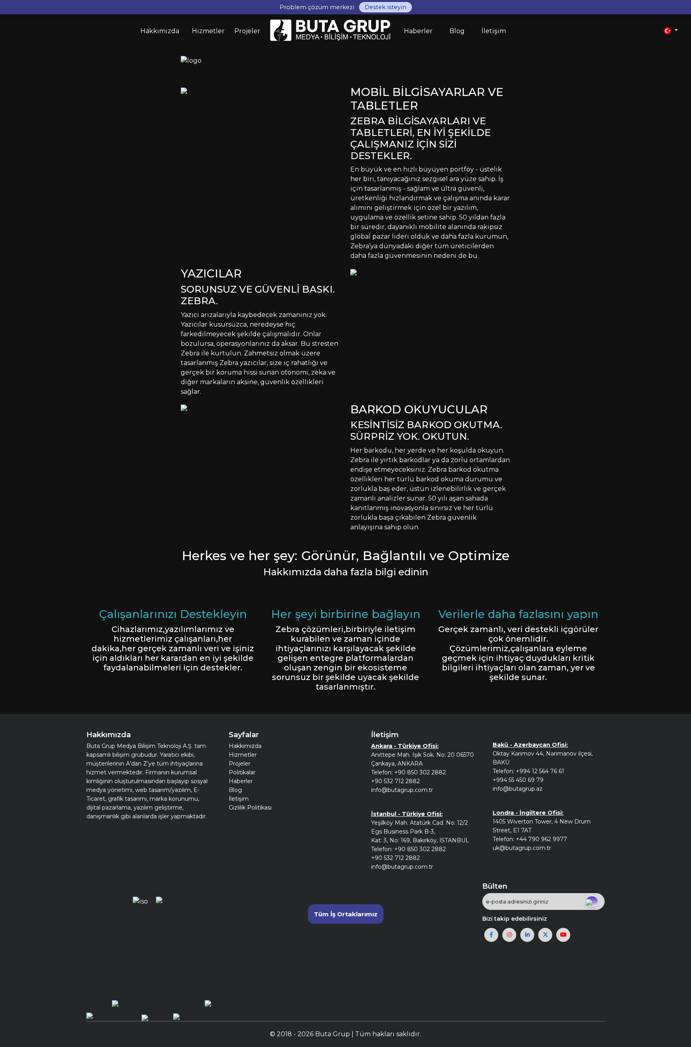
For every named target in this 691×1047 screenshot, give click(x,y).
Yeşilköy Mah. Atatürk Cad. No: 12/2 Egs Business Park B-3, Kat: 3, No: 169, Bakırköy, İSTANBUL (420, 831)
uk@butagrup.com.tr (522, 848)
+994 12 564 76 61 (540, 771)
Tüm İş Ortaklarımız (345, 914)
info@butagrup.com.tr (402, 790)
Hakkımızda (245, 746)
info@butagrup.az (518, 788)
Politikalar (242, 772)
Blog (235, 790)
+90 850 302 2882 (420, 772)
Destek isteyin (385, 7)
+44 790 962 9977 (541, 839)
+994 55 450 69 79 (518, 780)
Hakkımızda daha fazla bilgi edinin (345, 572)
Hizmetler (243, 754)
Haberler (241, 781)
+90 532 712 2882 (395, 781)
